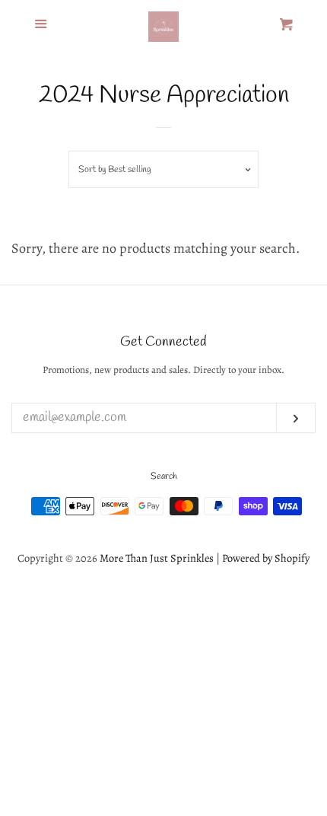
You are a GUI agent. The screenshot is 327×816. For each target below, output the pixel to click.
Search (164, 476)
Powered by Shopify (266, 558)
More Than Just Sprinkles (157, 558)
